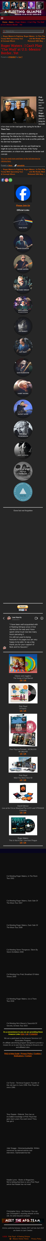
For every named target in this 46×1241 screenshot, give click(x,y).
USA (22, 1034)
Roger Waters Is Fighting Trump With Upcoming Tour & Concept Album (12, 38)
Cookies (37, 1054)
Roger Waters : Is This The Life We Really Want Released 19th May (34, 38)
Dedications (19, 1056)
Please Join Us (23, 205)
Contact (28, 1056)
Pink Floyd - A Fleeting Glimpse (19, 1236)
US (21, 680)
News (11, 22)
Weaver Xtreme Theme (21, 1239)
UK (25, 680)
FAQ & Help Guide (11, 1054)
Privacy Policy (27, 1054)
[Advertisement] (23, 76)
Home (4, 22)
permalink (20, 165)
